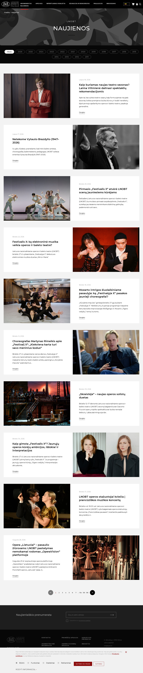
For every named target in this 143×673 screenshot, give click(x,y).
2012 (77, 57)
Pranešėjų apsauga (70, 637)
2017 (114, 52)
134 (80, 592)
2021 (73, 52)
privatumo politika (84, 620)
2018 (104, 52)
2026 (20, 52)
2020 (83, 52)
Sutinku (98, 664)
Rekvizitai (86, 644)
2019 (93, 52)
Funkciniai (35, 663)
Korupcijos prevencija (86, 638)
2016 (124, 52)
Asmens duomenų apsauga (69, 644)
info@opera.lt (108, 646)
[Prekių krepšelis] (133, 4)
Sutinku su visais (83, 664)
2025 (30, 52)
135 (84, 592)
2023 (52, 52)
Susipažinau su (80, 620)
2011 (87, 57)
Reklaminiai (66, 663)
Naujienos (15, 12)
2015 (134, 52)
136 (87, 592)
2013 (67, 57)
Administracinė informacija (48, 644)
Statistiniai (50, 663)
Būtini (21, 663)
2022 (62, 52)
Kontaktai (46, 637)
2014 (57, 57)
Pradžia (7, 12)
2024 (41, 52)
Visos (9, 52)
